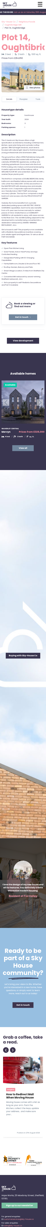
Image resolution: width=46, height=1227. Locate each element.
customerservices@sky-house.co (19, 1219)
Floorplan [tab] (24, 99)
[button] (23, 317)
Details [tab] (9, 99)
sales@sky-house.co (13, 1225)
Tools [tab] (38, 99)
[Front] (8, 1188)
